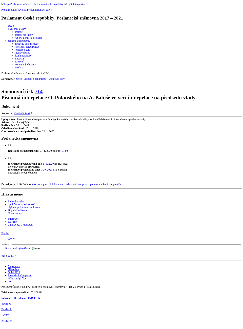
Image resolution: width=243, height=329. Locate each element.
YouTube (6, 303)
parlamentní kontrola (101, 184)
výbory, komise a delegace (28, 37)
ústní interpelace (23, 55)
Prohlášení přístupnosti (20, 275)
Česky (11, 238)
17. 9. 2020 (46, 169)
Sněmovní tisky (56, 78)
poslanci (19, 31)
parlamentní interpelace (77, 184)
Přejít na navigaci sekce (39, 9)
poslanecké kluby (24, 34)
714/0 (65, 150)
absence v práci (40, 184)
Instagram (6, 320)
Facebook (6, 309)
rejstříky (19, 67)
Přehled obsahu (16, 201)
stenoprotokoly (22, 49)
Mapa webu (14, 266)
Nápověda (13, 269)
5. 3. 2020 (48, 163)
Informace (13, 218)
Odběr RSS (14, 272)
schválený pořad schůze (27, 46)
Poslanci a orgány (17, 28)
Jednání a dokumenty (19, 40)
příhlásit (11, 256)
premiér (117, 184)
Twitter (5, 314)
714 (39, 91)
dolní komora (56, 184)
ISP (3, 256)
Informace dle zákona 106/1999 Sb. (20, 298)
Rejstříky (12, 221)
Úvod (11, 25)
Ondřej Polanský (23, 113)
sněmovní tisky (22, 52)
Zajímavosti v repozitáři (20, 224)
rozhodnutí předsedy (25, 64)
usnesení (19, 61)
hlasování (19, 58)
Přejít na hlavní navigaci (13, 9)
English (5, 233)
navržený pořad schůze (27, 43)
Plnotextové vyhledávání (17, 248)
